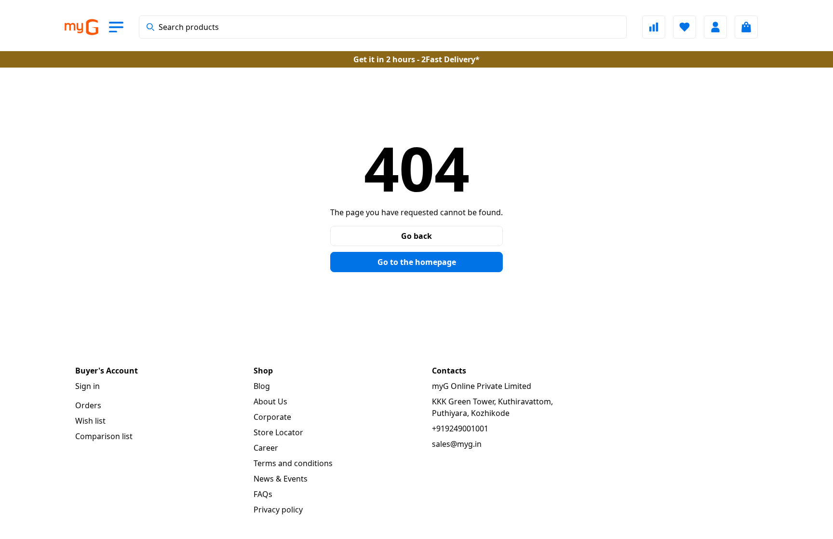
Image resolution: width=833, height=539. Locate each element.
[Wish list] (684, 27)
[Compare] (653, 27)
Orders (88, 405)
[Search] (150, 27)
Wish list (90, 420)
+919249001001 (460, 428)
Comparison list (104, 436)
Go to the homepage (416, 262)
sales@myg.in (457, 444)
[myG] (81, 27)
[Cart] (746, 27)
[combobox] (383, 27)
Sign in (87, 386)
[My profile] (715, 27)
